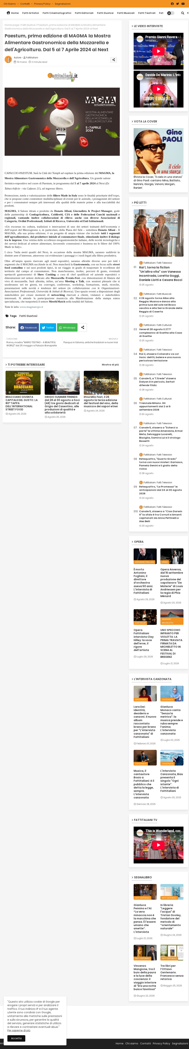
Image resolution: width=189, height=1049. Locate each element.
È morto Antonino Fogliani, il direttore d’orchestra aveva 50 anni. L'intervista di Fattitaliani (143, 581)
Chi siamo (10, 4)
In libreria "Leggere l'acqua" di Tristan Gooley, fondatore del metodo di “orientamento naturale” (170, 916)
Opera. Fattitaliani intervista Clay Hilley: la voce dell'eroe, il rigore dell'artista (144, 640)
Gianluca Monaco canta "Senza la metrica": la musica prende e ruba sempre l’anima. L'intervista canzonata (171, 720)
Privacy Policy (42, 4)
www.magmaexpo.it (31, 306)
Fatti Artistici (30, 13)
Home (15, 13)
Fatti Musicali (126, 13)
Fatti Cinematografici (57, 13)
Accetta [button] (16, 1038)
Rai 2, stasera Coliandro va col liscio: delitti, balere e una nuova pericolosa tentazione (160, 357)
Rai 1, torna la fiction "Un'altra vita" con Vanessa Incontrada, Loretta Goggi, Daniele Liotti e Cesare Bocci (160, 273)
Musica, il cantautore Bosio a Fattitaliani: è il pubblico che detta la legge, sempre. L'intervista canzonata (144, 784)
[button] (182, 13)
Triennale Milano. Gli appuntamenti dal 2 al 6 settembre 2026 (155, 406)
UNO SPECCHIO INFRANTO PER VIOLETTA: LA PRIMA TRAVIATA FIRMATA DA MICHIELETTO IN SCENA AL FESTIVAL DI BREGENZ (171, 643)
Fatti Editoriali (84, 13)
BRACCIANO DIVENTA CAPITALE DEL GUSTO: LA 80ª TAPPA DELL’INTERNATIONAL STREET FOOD (22, 403)
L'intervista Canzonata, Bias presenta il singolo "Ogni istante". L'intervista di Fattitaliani (171, 781)
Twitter (50, 327)
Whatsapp (69, 327)
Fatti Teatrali (146, 13)
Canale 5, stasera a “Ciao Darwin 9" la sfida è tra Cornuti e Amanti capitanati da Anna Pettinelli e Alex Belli (160, 516)
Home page (12, 25)
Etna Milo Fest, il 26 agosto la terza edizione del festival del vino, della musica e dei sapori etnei (101, 401)
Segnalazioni (63, 4)
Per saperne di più (18, 1030)
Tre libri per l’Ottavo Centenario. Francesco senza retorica (171, 972)
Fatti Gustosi (105, 13)
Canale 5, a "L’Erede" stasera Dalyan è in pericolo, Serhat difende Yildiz (157, 382)
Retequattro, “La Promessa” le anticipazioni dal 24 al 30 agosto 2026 (160, 490)
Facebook (31, 327)
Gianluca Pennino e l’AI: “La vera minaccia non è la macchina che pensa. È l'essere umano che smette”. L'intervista (145, 918)
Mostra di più (110, 364)
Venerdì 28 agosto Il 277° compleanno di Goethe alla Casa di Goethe (160, 333)
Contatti (25, 4)
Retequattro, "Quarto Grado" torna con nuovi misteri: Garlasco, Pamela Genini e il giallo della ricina (161, 464)
